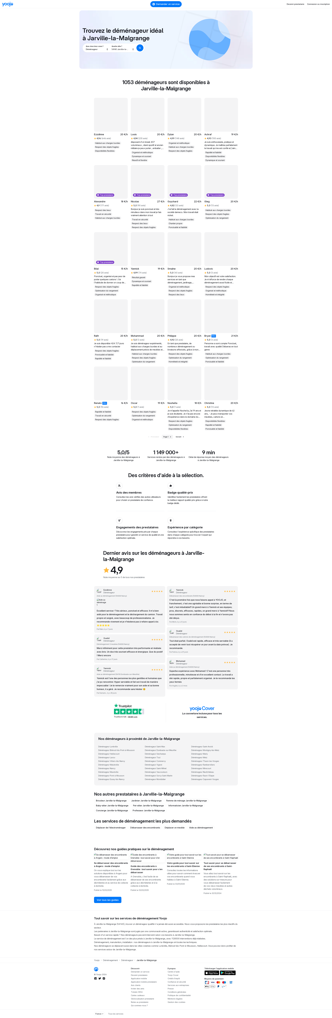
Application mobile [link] (139, 978)
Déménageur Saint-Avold (202, 746)
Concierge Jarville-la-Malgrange (112, 810)
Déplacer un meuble (175, 827)
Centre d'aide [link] (174, 972)
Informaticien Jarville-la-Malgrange (185, 805)
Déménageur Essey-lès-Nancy (111, 779)
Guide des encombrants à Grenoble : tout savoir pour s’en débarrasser (146, 869)
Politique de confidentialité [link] (179, 995)
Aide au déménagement (201, 827)
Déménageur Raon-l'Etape (202, 776)
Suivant (178, 437)
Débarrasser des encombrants (145, 827)
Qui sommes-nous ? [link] (139, 1005)
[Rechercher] (140, 48)
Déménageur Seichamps (155, 754)
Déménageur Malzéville (108, 765)
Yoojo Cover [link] (173, 975)
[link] (148, 394)
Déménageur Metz (199, 757)
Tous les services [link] (115, 1014)
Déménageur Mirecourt (201, 768)
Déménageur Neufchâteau (202, 772)
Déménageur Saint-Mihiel (156, 768)
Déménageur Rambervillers (203, 765)
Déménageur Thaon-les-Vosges (205, 761)
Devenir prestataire (295, 4)
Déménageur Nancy (106, 768)
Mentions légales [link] (175, 999)
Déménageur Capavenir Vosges (205, 779)
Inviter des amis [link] (137, 989)
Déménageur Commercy (155, 761)
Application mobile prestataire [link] (144, 982)
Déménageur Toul (152, 757)
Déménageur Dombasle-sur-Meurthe (160, 750)
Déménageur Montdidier (155, 779)
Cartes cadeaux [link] (138, 995)
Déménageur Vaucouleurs (156, 772)
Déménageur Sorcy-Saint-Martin (158, 776)
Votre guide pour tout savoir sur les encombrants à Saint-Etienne (183, 864)
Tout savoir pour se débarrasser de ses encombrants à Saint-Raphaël (220, 866)
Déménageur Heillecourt (108, 754)
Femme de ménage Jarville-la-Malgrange (186, 800)
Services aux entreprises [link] (178, 985)
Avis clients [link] (135, 985)
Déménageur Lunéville (108, 746)
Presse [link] (171, 989)
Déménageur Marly (199, 754)
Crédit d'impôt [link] (174, 978)
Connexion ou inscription (318, 4)
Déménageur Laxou (106, 757)
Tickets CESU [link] (137, 992)
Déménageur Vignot (153, 765)
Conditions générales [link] (177, 992)
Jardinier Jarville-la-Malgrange (146, 800)
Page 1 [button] (165, 437)
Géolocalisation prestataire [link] (142, 999)
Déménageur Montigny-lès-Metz (205, 750)
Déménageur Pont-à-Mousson (111, 776)
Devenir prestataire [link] (139, 975)
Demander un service (168, 4)
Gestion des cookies (176, 1002)
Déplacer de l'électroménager (111, 827)
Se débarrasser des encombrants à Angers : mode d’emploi (111, 864)
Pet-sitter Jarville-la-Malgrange (148, 805)
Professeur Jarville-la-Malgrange (149, 810)
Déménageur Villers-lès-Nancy (111, 761)
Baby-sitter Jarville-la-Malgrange (112, 805)
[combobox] (97, 48)
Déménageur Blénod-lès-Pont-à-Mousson (116, 750)
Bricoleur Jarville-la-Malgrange (111, 800)
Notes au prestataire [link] (139, 1002)
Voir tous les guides (108, 900)
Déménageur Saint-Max (155, 746)
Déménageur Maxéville (108, 772)
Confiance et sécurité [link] (177, 982)
